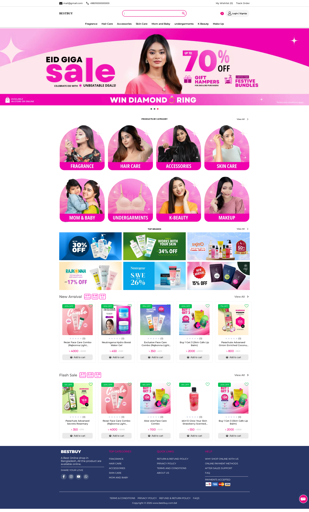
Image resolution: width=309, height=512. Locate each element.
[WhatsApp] (86, 476)
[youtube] (78, 476)
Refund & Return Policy (175, 498)
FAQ (207, 472)
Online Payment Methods (221, 463)
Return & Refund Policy (172, 458)
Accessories (124, 23)
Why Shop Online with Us (222, 458)
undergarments (184, 23)
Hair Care (107, 23)
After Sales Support (218, 468)
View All (240, 119)
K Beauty (203, 23)
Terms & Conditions (122, 498)
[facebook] (64, 476)
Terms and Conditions (171, 468)
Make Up (218, 23)
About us (163, 472)
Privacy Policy (166, 463)
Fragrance (91, 23)
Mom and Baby (161, 23)
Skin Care (141, 23)
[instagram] (71, 476)
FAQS (196, 498)
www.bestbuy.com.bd (165, 503)
